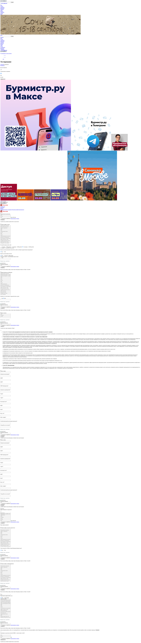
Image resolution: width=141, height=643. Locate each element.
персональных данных (15, 218)
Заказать (2, 326)
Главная (1, 37)
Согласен (97, 630)
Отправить (2, 219)
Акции (1, 13)
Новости (2, 43)
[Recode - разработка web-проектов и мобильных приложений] (4, 205)
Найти (12, 2)
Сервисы (2, 9)
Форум (1, 11)
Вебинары (2, 8)
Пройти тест (3, 79)
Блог (1, 5)
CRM (1, 10)
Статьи (1, 6)
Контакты (2, 48)
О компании (2, 47)
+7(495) (3, 3)
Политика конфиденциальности (18, 209)
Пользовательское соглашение (6, 209)
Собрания (2, 12)
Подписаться (3, 639)
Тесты (1, 46)
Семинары (2, 7)
